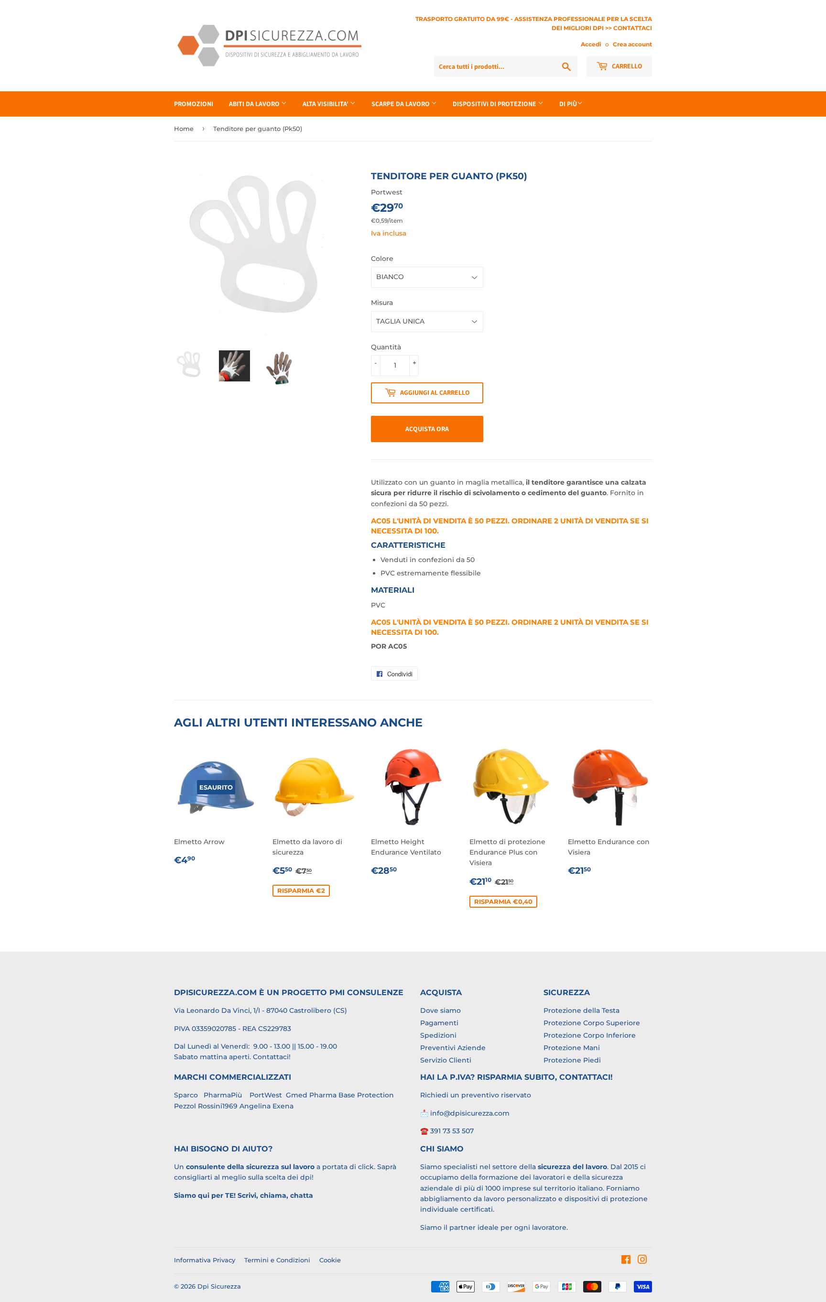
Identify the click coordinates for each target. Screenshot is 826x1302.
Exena (282, 1106)
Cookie (330, 1260)
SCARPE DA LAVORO (401, 103)
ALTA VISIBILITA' (326, 103)
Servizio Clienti (445, 1060)
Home (184, 128)
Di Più (568, 103)
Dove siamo (440, 1010)
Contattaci (271, 1056)
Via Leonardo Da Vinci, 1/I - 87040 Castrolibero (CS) (260, 1010)
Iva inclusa (388, 233)
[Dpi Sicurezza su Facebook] (626, 1261)
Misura (382, 302)
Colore (382, 258)
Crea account (632, 44)
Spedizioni (438, 1035)
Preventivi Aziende (453, 1047)
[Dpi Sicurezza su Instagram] (642, 1261)
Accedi (591, 44)
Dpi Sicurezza (219, 1286)
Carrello (626, 66)
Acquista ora (427, 428)
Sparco (186, 1095)
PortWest (265, 1095)
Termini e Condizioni (277, 1260)
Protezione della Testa (581, 1010)
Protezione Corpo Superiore (591, 1023)
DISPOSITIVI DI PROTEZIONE (495, 103)
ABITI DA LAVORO (255, 103)
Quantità (386, 347)
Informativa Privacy (204, 1260)
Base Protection (366, 1095)
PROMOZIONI (193, 103)
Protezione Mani (571, 1047)
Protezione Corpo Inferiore (589, 1035)
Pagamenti (439, 1023)
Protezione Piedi (572, 1060)
